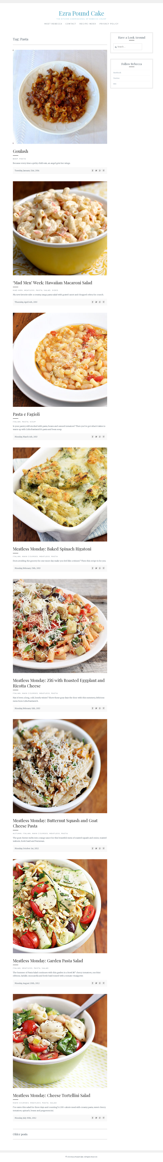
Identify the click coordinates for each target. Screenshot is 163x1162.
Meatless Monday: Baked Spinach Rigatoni (52, 549)
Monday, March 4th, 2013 (26, 437)
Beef (15, 159)
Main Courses (30, 556)
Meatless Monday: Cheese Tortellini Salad (51, 1095)
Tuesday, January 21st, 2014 (27, 170)
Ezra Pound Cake (81, 13)
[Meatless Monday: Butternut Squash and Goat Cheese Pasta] (60, 812)
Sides (55, 290)
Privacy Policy (109, 24)
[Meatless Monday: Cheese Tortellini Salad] (60, 1087)
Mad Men (18, 290)
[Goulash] (60, 143)
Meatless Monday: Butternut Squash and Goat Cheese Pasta (55, 823)
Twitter (116, 78)
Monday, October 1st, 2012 (27, 848)
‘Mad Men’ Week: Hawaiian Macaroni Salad (52, 282)
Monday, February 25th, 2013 (27, 568)
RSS (114, 84)
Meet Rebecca (53, 24)
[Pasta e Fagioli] (60, 406)
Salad (47, 290)
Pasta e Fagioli (26, 414)
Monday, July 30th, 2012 (25, 1118)
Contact (71, 24)
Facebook (117, 73)
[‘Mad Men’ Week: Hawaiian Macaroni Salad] (60, 274)
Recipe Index (87, 24)
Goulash (20, 151)
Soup (33, 422)
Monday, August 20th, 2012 (27, 983)
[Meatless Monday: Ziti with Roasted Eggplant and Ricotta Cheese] (60, 672)
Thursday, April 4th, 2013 (26, 302)
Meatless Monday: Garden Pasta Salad (48, 960)
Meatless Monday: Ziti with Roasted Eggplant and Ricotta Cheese (59, 682)
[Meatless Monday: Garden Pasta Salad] (60, 952)
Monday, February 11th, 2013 (27, 708)
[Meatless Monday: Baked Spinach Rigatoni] (60, 541)
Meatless (29, 290)
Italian (17, 422)
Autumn (17, 833)
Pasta (22, 159)
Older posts (20, 1134)
